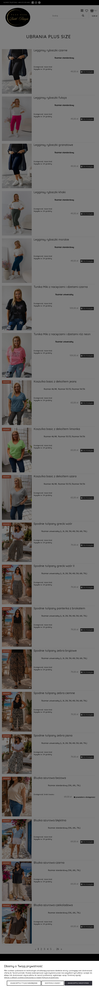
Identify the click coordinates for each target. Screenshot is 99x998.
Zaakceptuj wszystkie (78, 983)
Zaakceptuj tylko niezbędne (23, 983)
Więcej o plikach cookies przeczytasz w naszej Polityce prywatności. (31, 977)
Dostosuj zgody (52, 983)
